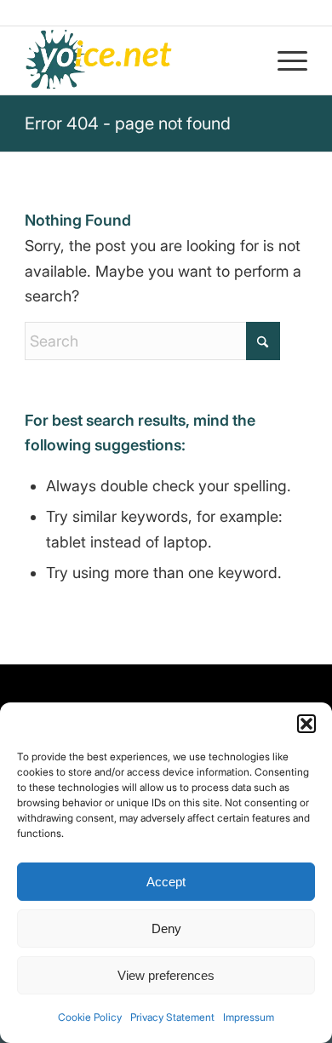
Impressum (248, 1017)
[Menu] (283, 60)
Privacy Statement (172, 1017)
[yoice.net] (137, 60)
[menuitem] (283, 60)
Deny (166, 928)
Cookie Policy (90, 1017)
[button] (306, 723)
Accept (166, 881)
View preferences (166, 975)
